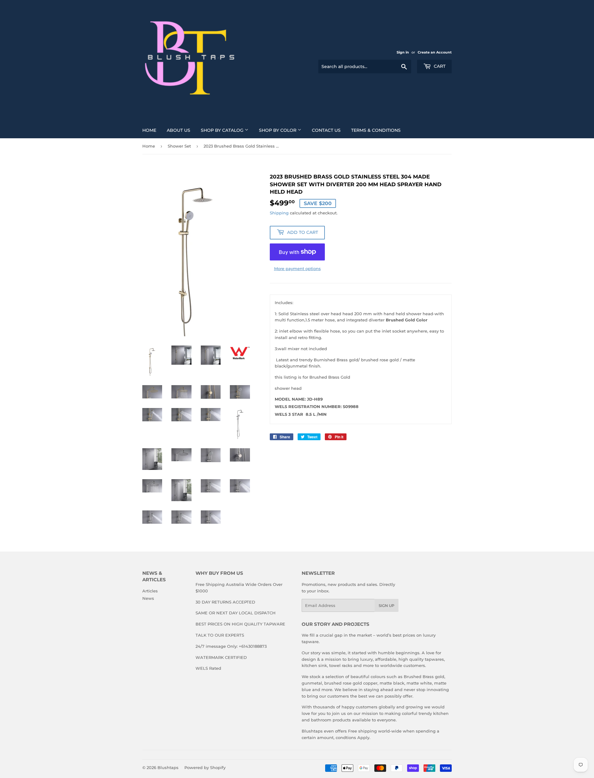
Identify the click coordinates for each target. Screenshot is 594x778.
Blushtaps (168, 767)
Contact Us (326, 130)
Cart (439, 66)
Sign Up (386, 605)
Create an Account (435, 52)
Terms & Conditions (376, 130)
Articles (150, 590)
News (148, 598)
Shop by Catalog (223, 130)
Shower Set (179, 146)
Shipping (279, 212)
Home (149, 130)
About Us (178, 130)
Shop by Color (278, 130)
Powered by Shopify (205, 767)
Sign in (403, 52)
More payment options (297, 268)
